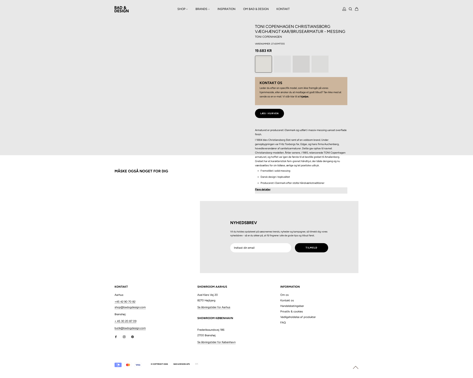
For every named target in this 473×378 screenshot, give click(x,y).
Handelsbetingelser (292, 306)
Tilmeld (311, 247)
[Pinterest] (132, 337)
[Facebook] (116, 337)
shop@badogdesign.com (130, 307)
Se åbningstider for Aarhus (213, 307)
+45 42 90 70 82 (125, 301)
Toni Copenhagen (268, 36)
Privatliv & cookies (291, 311)
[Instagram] (124, 337)
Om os (284, 295)
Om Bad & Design (256, 9)
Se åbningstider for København (216, 342)
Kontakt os (287, 300)
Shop (181, 9)
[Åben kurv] (356, 9)
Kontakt (283, 9)
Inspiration (226, 9)
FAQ (283, 322)
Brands (201, 9)
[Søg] (350, 9)
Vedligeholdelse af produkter (298, 317)
